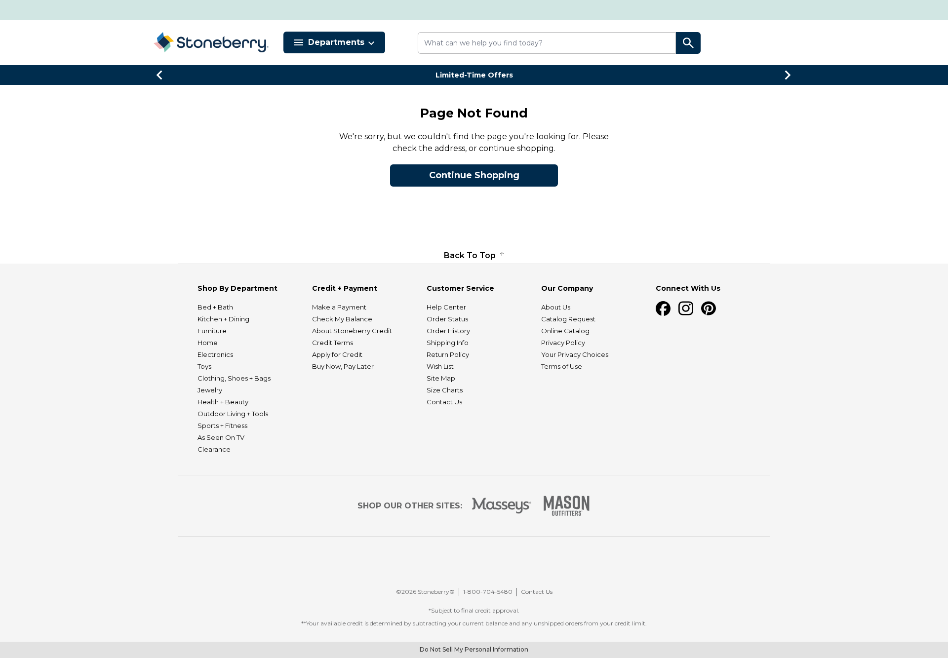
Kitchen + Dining (223, 319)
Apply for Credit (337, 354)
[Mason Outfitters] (566, 505)
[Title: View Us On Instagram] (685, 308)
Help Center (446, 307)
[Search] (688, 43)
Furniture (212, 331)
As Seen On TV (221, 437)
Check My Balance (342, 319)
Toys (204, 366)
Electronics (215, 354)
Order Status (447, 319)
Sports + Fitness (222, 425)
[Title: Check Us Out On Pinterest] (708, 308)
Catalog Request (568, 319)
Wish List (440, 366)
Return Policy (448, 354)
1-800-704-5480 (488, 591)
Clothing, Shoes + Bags (234, 378)
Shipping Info (448, 343)
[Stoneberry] (210, 42)
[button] (479, 565)
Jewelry (210, 390)
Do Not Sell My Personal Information (474, 649)
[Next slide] (788, 75)
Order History (448, 331)
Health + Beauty (223, 402)
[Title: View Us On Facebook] (663, 308)
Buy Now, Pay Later (343, 366)
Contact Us (444, 402)
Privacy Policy (563, 343)
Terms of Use (561, 366)
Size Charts (445, 390)
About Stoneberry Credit (352, 331)
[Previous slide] (160, 75)
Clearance (214, 449)
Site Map (441, 378)
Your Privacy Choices (574, 354)
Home (208, 343)
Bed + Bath (215, 307)
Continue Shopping (474, 175)
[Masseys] (502, 506)
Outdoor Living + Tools (233, 414)
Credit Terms (332, 343)
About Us (555, 307)
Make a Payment (339, 307)
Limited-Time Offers (474, 75)
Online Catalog (565, 331)
